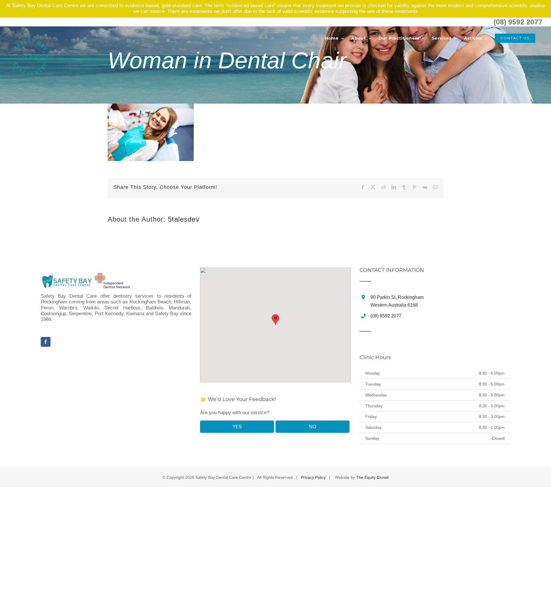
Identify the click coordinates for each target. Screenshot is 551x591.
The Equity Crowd (372, 477)
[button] (275, 319)
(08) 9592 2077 (518, 22)
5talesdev (183, 219)
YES (237, 426)
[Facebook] (46, 342)
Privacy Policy (313, 477)
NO (312, 426)
